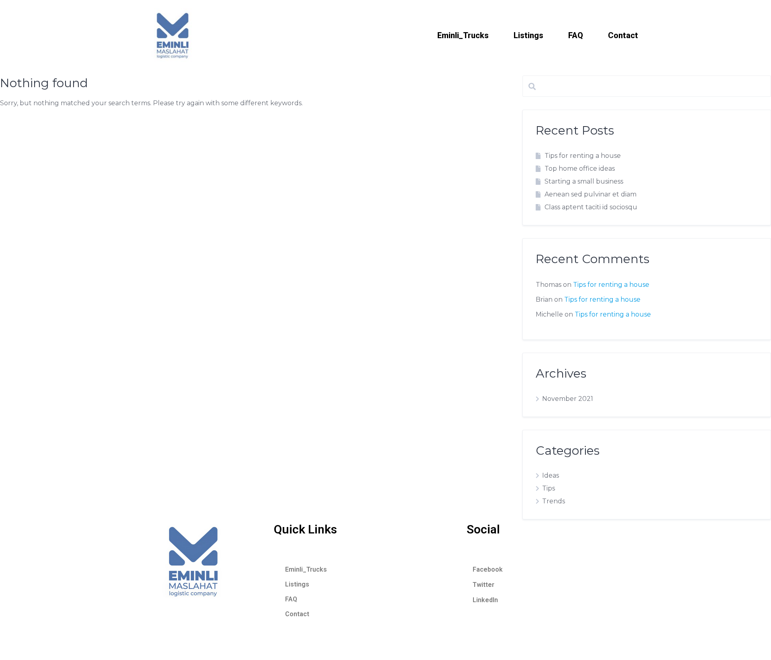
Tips (548, 488)
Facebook (488, 569)
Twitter (483, 584)
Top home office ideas (580, 168)
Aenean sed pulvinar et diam (590, 194)
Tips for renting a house (583, 155)
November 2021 (567, 399)
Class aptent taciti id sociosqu (591, 207)
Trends (553, 501)
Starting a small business (584, 181)
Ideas (550, 475)
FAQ (575, 35)
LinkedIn (485, 600)
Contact (623, 35)
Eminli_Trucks (463, 35)
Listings (528, 35)
